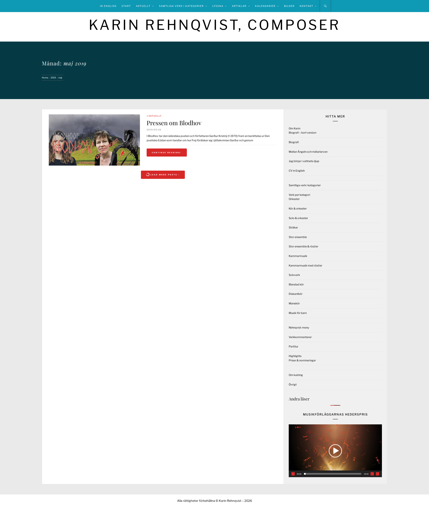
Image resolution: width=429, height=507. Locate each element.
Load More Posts (163, 175)
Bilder (289, 6)
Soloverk (294, 275)
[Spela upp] (293, 473)
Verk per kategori (299, 194)
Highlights (295, 356)
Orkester (294, 199)
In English (108, 6)
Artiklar (239, 6)
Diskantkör (295, 293)
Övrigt (293, 384)
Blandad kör (296, 284)
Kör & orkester (298, 208)
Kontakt (306, 6)
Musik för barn (298, 313)
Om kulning (296, 375)
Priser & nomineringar (302, 360)
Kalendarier (265, 6)
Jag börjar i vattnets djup (304, 161)
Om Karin (294, 128)
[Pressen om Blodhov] (94, 140)
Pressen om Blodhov (174, 123)
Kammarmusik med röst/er (305, 265)
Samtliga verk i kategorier (181, 6)
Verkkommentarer (300, 337)
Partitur (293, 346)
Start (126, 6)
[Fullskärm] (377, 473)
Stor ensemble (298, 237)
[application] (335, 450)
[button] (335, 451)
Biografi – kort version (302, 132)
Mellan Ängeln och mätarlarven (308, 151)
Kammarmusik (298, 256)
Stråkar (293, 227)
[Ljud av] (372, 473)
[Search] (325, 6)
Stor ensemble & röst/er (303, 246)
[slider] (332, 474)
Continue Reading (166, 153)
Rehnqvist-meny (299, 327)
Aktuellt (143, 6)
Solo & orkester (298, 218)
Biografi (294, 142)
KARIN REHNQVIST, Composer (214, 25)
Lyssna (217, 6)
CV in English (297, 170)
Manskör (294, 303)
